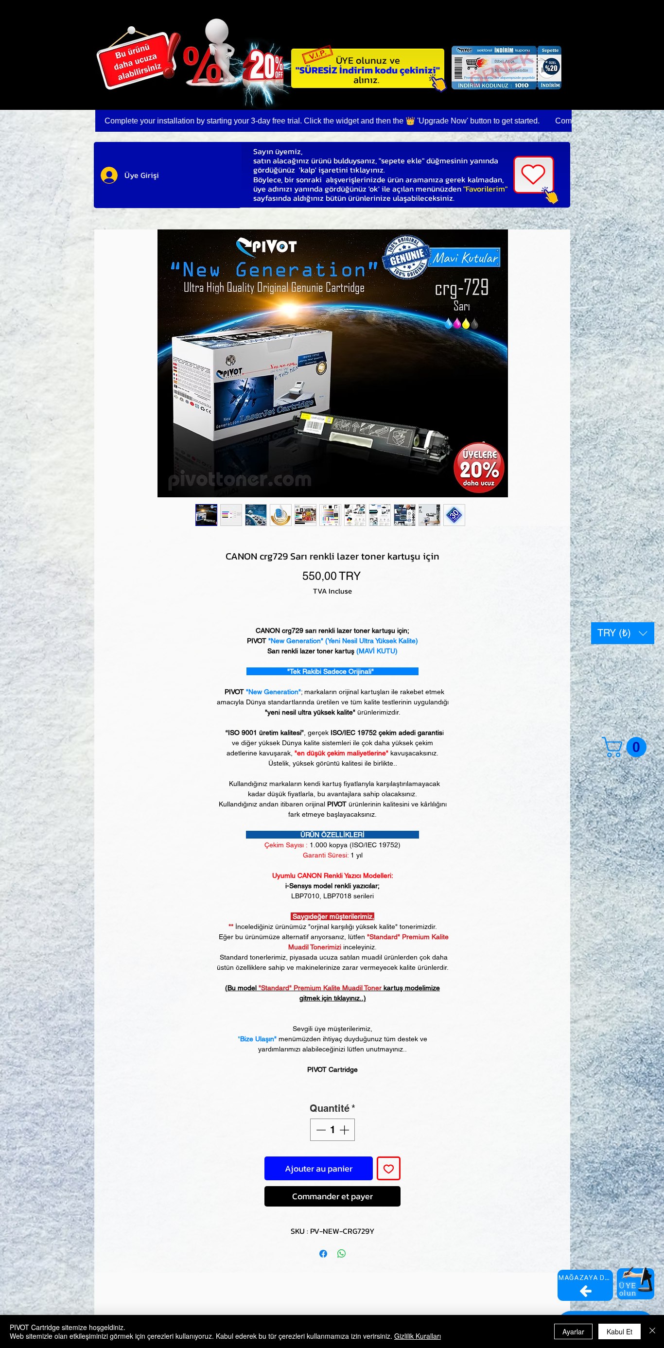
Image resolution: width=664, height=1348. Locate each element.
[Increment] (345, 1129)
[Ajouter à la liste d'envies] (389, 1168)
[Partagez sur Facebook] (323, 1254)
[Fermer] (652, 1331)
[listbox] (622, 633)
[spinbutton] (332, 1129)
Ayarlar (573, 1331)
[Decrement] (320, 1129)
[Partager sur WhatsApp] (342, 1254)
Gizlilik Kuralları (417, 1336)
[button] (622, 633)
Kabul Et (619, 1331)
